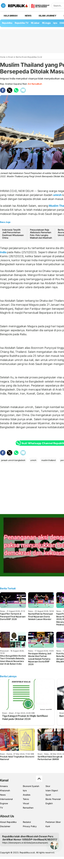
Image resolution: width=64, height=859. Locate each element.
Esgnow (4, 803)
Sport (48, 794)
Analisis (26, 794)
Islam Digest (52, 790)
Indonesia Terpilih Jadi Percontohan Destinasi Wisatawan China (13, 233)
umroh (57, 195)
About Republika (8, 822)
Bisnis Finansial (53, 799)
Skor (48, 786)
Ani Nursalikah (35, 83)
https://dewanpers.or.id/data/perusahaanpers (25, 842)
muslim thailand (48, 460)
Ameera (4, 786)
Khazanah (5, 790)
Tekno (26, 799)
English (49, 803)
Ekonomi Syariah (31, 786)
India (3, 252)
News (28, 15)
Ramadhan (28, 807)
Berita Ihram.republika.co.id (29, 57)
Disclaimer (5, 826)
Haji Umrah (11, 15)
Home (3, 57)
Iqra (25, 790)
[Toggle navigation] (3, 5)
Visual (26, 803)
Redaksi (27, 822)
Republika (7, 23)
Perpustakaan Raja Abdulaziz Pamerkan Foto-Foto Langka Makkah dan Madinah (41, 233)
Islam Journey (47, 15)
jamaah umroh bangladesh (13, 460)
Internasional (6, 799)
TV (1, 807)
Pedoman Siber (53, 822)
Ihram (10, 57)
